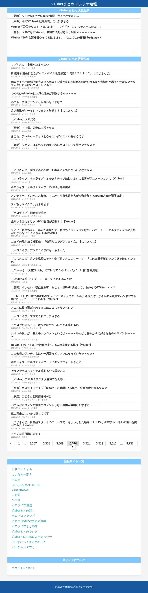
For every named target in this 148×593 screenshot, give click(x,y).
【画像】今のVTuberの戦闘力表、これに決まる (40, 21)
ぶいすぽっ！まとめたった (29, 541)
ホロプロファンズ (23, 515)
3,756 (130, 443)
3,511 (86, 443)
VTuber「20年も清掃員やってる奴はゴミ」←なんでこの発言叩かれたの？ (56, 37)
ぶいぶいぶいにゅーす (26, 484)
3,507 (33, 443)
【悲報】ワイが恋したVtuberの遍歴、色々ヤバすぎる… (45, 15)
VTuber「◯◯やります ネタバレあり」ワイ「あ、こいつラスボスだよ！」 (56, 26)
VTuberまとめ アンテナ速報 (74, 4)
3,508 (46, 443)
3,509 (60, 443)
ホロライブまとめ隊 (25, 526)
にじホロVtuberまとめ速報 (29, 521)
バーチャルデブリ (23, 547)
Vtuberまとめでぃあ (25, 531)
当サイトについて (23, 567)
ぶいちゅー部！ (22, 474)
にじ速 (16, 494)
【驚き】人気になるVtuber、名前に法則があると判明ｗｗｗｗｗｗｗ (53, 32)
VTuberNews (20, 489)
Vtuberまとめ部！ (23, 510)
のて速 (16, 500)
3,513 (113, 443)
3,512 (99, 443)
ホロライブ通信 (22, 505)
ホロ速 (16, 479)
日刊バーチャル (22, 469)
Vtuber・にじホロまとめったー (32, 536)
